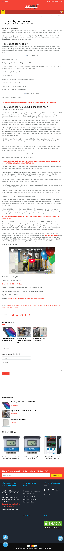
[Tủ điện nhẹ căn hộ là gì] (32, 6)
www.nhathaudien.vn (26, 298)
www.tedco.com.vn (13, 298)
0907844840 (58, 1)
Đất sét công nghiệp (12, 305)
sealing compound (7, 307)
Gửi (5, 373)
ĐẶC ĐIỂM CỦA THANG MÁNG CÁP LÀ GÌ (23, 411)
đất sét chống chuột (47, 305)
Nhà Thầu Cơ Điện (16, 216)
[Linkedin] (17, 315)
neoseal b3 (57, 305)
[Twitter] (13, 315)
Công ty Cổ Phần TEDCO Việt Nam (12, 284)
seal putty (16, 307)
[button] (5, 1)
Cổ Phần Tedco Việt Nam (23, 161)
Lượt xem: (18, 24)
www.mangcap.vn (39, 298)
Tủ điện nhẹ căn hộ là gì (18, 419)
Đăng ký (56, 475)
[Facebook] (9, 315)
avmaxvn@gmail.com (11, 510)
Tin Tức (45, 16)
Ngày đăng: (5, 24)
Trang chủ (38, 16)
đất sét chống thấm (35, 305)
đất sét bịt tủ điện (23, 305)
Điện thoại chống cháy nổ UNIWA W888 (23, 402)
